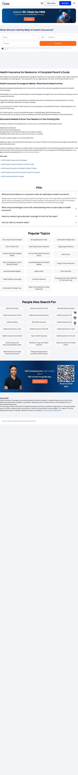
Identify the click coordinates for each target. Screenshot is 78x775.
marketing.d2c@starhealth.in (52, 410)
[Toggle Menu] (74, 3)
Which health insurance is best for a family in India (18, 164)
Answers (9, 421)
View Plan (58, 43)
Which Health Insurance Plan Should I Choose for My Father (21, 172)
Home (3, 421)
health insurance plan (30, 124)
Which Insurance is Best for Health (13, 176)
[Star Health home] (5, 3)
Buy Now (65, 3)
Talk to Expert (39, 381)
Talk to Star (51, 3)
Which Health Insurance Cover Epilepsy (14, 160)
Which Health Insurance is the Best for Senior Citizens (19, 168)
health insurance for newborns (33, 88)
